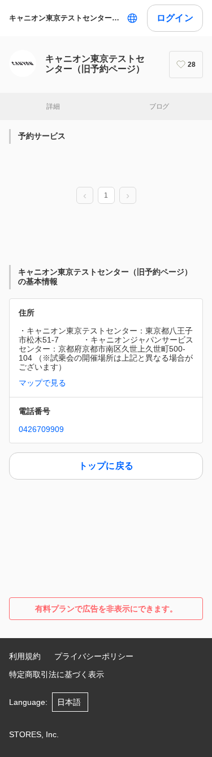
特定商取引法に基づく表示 (56, 674)
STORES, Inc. (34, 734)
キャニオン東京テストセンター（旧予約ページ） (65, 18)
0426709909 (41, 429)
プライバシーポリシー (93, 656)
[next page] (127, 196)
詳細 (52, 106)
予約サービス (42, 135)
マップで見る (42, 382)
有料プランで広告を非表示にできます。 (106, 608)
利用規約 (25, 656)
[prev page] (84, 196)
